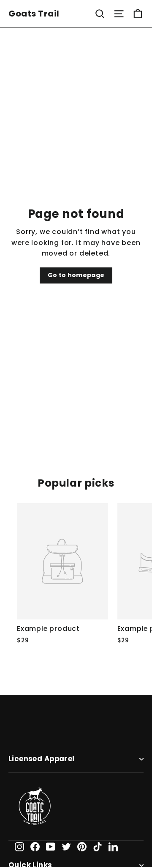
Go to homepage (76, 275)
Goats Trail (34, 13)
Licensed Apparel (41, 759)
